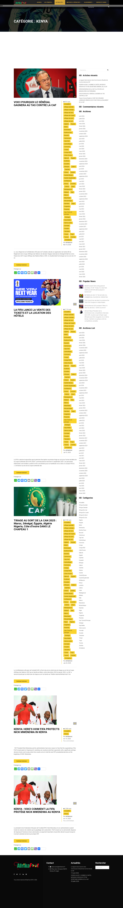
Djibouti (66, 158)
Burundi (66, 135)
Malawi (66, 192)
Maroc (66, 195)
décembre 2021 (83, 221)
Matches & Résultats (74, 2)
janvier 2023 (82, 191)
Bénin (66, 127)
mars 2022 (82, 214)
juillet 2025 (82, 141)
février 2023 (82, 189)
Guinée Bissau (68, 175)
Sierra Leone (68, 223)
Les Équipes (48, 2)
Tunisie (66, 237)
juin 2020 (81, 266)
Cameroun (67, 138)
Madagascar (68, 189)
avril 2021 (81, 241)
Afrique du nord (68, 118)
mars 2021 (82, 244)
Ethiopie (66, 166)
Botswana (67, 129)
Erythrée (66, 161)
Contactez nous (101, 2)
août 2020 (81, 261)
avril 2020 (81, 271)
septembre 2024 (83, 163)
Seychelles (67, 220)
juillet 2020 (82, 264)
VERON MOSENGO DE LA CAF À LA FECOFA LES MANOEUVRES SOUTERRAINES (91, 90)
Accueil (39, 2)
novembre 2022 (83, 194)
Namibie (66, 203)
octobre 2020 (82, 256)
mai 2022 (81, 209)
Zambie (73, 237)
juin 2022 (81, 206)
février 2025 (82, 153)
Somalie (66, 225)
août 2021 (81, 231)
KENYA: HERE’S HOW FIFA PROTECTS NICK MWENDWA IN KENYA (36, 730)
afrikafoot (69, 242)
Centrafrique (67, 144)
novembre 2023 (83, 171)
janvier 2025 (82, 156)
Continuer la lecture (21, 265)
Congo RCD (67, 152)
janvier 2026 (82, 128)
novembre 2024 (83, 161)
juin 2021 (81, 236)
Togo (72, 234)
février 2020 (82, 276)
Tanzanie (67, 231)
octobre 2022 (82, 196)
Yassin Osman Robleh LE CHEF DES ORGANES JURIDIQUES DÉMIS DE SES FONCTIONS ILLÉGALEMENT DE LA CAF (93, 100)
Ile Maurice (67, 181)
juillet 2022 (82, 204)
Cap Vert (66, 141)
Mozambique (68, 201)
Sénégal (67, 217)
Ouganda (67, 206)
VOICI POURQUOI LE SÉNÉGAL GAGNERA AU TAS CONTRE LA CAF (35, 104)
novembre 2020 (83, 254)
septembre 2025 (83, 136)
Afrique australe (68, 107)
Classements (88, 2)
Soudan (66, 228)
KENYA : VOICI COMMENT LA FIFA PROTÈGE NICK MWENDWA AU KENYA (37, 810)
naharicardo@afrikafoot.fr (58, 866)
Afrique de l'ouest (69, 115)
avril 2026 (81, 121)
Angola (73, 124)
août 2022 (81, 201)
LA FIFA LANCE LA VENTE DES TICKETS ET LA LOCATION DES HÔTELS (32, 312)
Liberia (67, 186)
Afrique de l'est (68, 112)
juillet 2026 (82, 118)
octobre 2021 (82, 226)
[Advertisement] (61, 50)
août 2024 (81, 166)
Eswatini (66, 164)
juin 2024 (81, 168)
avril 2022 (81, 211)
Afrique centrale (69, 110)
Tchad (66, 234)
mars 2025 (82, 151)
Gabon (74, 166)
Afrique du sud (68, 121)
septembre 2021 (83, 229)
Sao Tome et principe (68, 213)
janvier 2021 (82, 249)
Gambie (67, 169)
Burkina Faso (68, 132)
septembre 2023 (83, 176)
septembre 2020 (83, 259)
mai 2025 (81, 146)
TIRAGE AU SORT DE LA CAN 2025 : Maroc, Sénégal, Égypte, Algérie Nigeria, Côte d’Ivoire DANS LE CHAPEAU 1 (35, 525)
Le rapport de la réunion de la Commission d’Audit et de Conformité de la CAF (93, 81)
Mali (72, 192)
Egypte (73, 158)
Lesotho (73, 183)
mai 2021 (81, 239)
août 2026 (81, 116)
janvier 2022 (82, 219)
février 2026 (82, 126)
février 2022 (82, 216)
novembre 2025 (83, 131)
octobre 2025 (82, 133)
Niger (73, 203)
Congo (66, 149)
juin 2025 (81, 143)
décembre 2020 (83, 251)
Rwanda (66, 209)
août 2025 (81, 138)
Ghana (66, 172)
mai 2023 (81, 181)
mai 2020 (81, 269)
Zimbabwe (68, 240)
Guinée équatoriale (69, 178)
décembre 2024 (83, 158)
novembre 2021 (83, 224)
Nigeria (72, 622)
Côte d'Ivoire (68, 155)
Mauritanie (67, 198)
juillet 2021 (82, 234)
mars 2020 (82, 274)
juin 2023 (81, 179)
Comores (67, 147)
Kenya (66, 183)
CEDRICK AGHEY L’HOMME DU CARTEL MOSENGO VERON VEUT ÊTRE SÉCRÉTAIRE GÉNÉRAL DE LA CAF (93, 85)
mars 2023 (82, 186)
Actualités (59, 2)
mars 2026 (82, 123)
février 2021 (82, 246)
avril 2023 (81, 184)
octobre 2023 (82, 174)
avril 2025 (81, 148)
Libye (72, 186)
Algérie (66, 124)
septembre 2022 (83, 199)
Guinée (73, 172)
